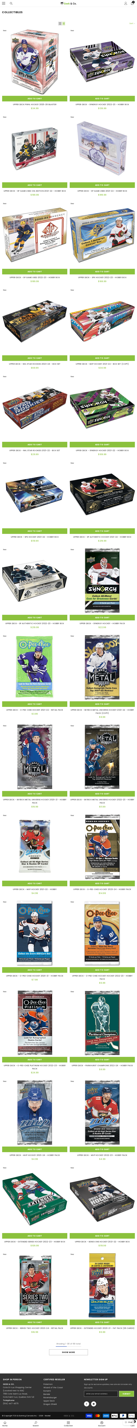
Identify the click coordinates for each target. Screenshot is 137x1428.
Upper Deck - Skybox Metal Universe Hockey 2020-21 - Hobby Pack (34, 801)
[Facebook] (86, 1403)
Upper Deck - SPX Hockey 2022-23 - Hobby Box (102, 277)
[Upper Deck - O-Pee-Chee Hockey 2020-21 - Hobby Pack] (34, 933)
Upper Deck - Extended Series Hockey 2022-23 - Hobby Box (34, 1241)
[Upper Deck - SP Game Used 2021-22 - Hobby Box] (102, 148)
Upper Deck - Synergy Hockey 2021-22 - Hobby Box (102, 450)
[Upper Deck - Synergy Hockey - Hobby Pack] (102, 580)
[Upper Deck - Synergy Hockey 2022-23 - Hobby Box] (102, 61)
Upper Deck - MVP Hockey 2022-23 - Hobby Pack (102, 1155)
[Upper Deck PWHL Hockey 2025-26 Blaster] (34, 61)
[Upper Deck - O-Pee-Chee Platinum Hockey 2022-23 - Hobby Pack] (34, 1022)
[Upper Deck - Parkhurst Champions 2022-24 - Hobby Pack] (102, 1022)
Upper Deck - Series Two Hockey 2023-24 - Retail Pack (34, 1328)
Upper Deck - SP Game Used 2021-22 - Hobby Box (102, 191)
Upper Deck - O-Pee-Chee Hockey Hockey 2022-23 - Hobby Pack (102, 977)
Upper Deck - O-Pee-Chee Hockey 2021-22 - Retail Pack (34, 710)
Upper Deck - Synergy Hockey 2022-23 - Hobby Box (102, 104)
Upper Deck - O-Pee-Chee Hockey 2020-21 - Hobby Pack (34, 975)
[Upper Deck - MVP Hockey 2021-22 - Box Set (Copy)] (102, 321)
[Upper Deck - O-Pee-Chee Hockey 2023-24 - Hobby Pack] (102, 846)
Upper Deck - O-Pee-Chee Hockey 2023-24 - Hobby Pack (102, 889)
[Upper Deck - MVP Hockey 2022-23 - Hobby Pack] (102, 1112)
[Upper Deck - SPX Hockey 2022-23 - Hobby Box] (102, 234)
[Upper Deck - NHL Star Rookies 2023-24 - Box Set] (34, 321)
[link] (36, 1423)
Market (47, 1416)
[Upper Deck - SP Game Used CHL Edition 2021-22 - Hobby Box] (34, 148)
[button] (60, 23)
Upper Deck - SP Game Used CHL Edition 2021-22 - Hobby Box (35, 191)
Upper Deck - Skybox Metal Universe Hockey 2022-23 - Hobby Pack (102, 801)
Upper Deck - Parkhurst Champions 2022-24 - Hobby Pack (102, 1065)
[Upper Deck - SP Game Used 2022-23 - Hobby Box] (34, 234)
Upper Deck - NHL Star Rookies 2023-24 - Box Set (34, 364)
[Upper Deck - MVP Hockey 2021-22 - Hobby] (34, 846)
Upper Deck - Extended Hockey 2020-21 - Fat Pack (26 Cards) (102, 1328)
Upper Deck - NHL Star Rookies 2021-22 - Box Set (34, 450)
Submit (127, 1393)
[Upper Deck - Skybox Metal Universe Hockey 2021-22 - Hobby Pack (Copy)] (102, 667)
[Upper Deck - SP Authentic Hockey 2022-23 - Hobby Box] (34, 580)
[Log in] (125, 3)
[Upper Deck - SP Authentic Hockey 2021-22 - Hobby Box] (102, 494)
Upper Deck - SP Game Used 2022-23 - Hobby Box (35, 277)
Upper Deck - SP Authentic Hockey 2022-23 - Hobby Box (34, 623)
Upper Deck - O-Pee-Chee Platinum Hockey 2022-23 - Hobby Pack (35, 1067)
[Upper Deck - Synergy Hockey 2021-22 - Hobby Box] (102, 407)
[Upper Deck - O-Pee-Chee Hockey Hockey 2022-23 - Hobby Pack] (102, 933)
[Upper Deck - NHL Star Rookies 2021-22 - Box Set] (34, 407)
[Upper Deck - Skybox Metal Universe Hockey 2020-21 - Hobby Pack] (34, 757)
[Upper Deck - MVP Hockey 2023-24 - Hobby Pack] (34, 1112)
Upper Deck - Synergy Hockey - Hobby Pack (102, 623)
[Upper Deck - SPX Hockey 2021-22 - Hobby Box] (34, 494)
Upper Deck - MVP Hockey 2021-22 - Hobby (35, 889)
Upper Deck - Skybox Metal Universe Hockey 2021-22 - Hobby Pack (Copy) (102, 711)
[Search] (11, 3)
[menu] (3, 3)
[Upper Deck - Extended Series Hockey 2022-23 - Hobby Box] (34, 1199)
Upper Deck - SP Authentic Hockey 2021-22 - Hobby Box (102, 537)
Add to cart (35, 98)
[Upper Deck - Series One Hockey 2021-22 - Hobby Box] (102, 1199)
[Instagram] (93, 1403)
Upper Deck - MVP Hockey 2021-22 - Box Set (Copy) (102, 364)
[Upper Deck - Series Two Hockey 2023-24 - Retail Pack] (34, 1285)
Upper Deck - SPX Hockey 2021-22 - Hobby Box (35, 537)
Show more (68, 1352)
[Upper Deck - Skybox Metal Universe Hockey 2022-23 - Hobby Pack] (102, 757)
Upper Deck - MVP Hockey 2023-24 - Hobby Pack (35, 1155)
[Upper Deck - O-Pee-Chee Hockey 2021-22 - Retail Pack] (34, 667)
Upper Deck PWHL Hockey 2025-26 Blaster (34, 104)
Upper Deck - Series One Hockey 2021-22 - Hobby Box (102, 1241)
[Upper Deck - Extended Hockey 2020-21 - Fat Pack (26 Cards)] (102, 1285)
